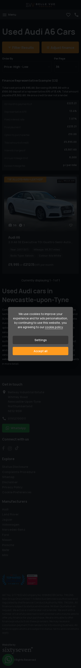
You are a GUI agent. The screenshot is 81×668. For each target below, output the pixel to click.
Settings (40, 340)
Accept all (41, 351)
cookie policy (54, 327)
